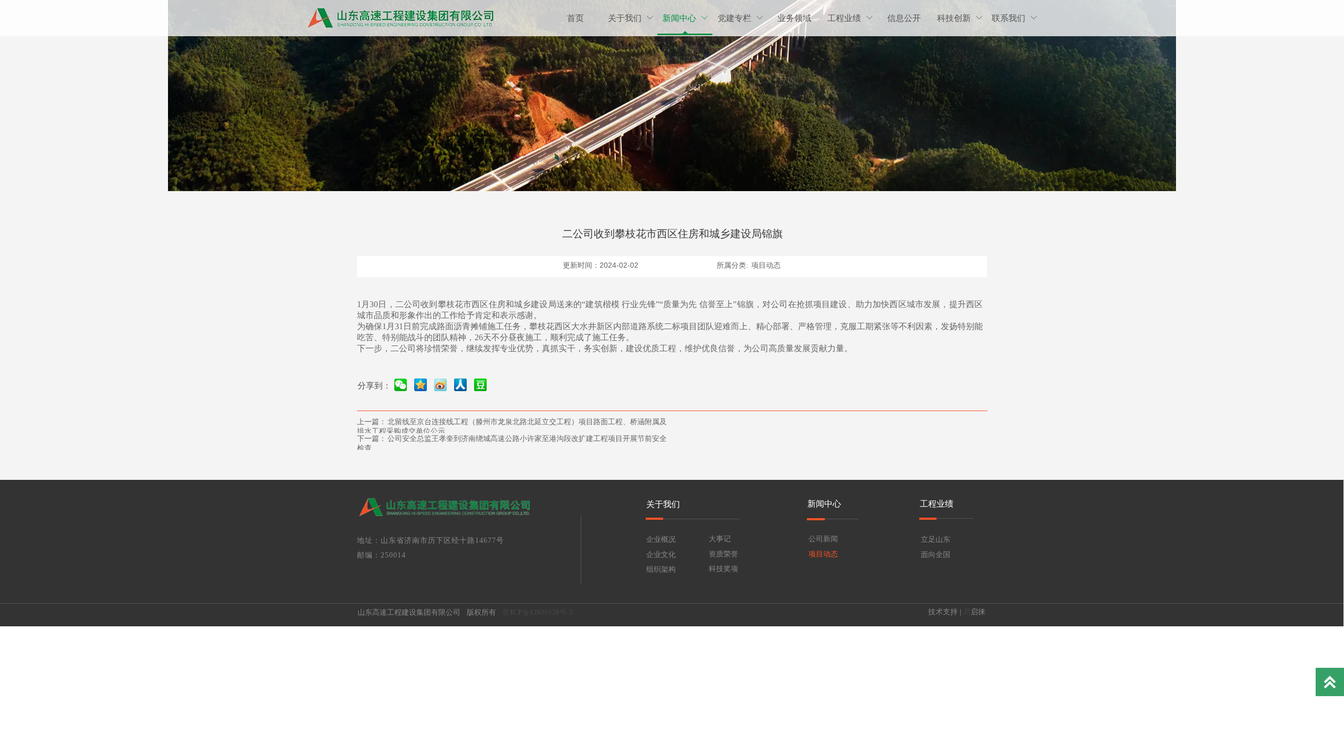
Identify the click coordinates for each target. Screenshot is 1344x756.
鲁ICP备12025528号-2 (538, 612)
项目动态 (766, 265)
